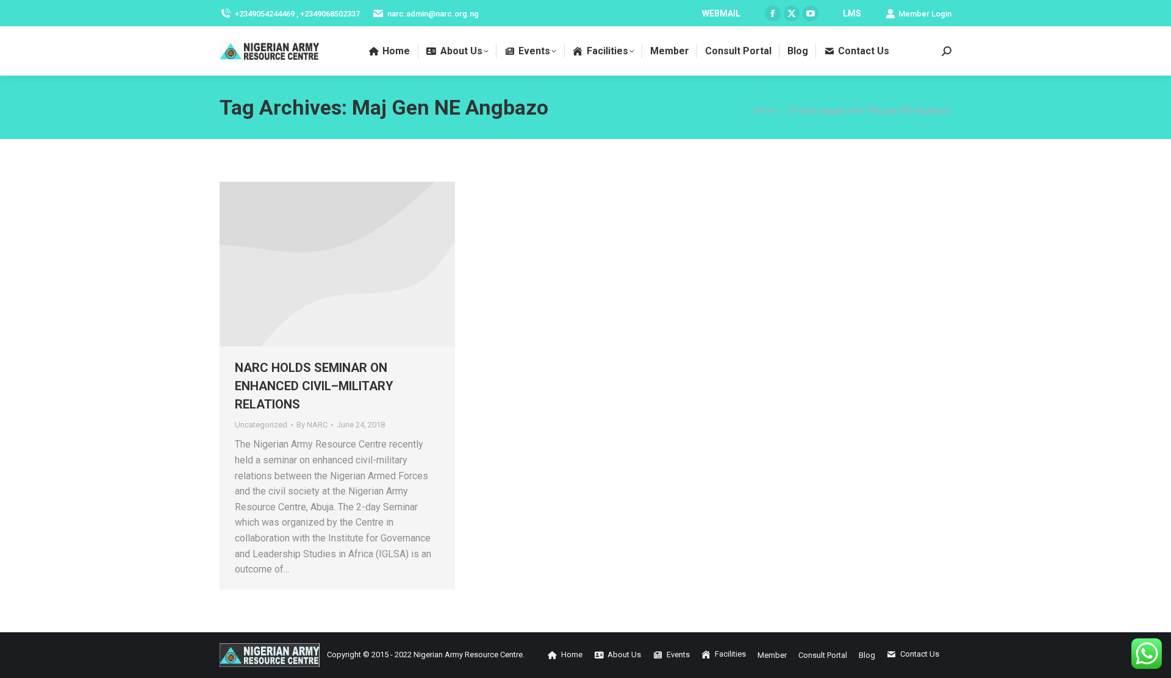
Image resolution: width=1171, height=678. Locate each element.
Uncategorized (261, 424)
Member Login (924, 13)
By (312, 424)
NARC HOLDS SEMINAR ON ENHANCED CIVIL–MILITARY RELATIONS (314, 386)
